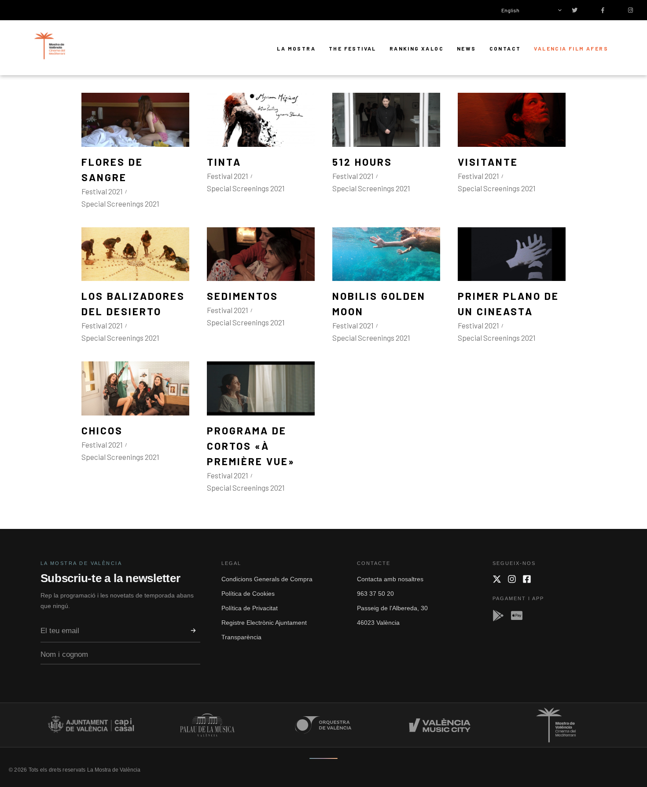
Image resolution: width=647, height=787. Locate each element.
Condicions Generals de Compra (266, 579)
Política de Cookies (248, 593)
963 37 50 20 (375, 593)
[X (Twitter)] (497, 579)
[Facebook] (526, 579)
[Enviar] (193, 630)
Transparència (241, 637)
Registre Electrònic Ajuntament (264, 622)
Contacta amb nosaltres (390, 579)
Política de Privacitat (249, 608)
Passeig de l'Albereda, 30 (392, 608)
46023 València (378, 622)
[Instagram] (511, 579)
